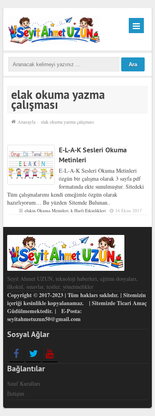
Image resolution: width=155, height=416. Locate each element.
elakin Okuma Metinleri (46, 210)
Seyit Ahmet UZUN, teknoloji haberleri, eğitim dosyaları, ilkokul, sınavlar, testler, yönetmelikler (72, 282)
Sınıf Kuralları (23, 383)
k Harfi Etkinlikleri (88, 210)
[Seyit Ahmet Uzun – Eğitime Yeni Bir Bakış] (54, 29)
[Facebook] (16, 353)
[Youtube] (50, 353)
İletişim (15, 393)
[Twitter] (33, 353)
